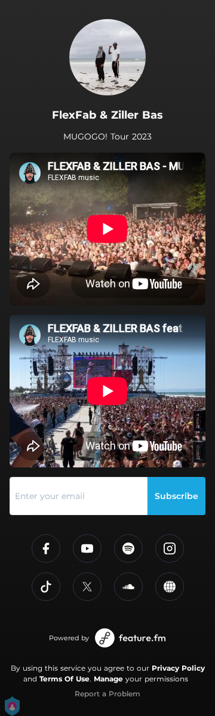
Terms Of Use (64, 678)
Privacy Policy (178, 668)
